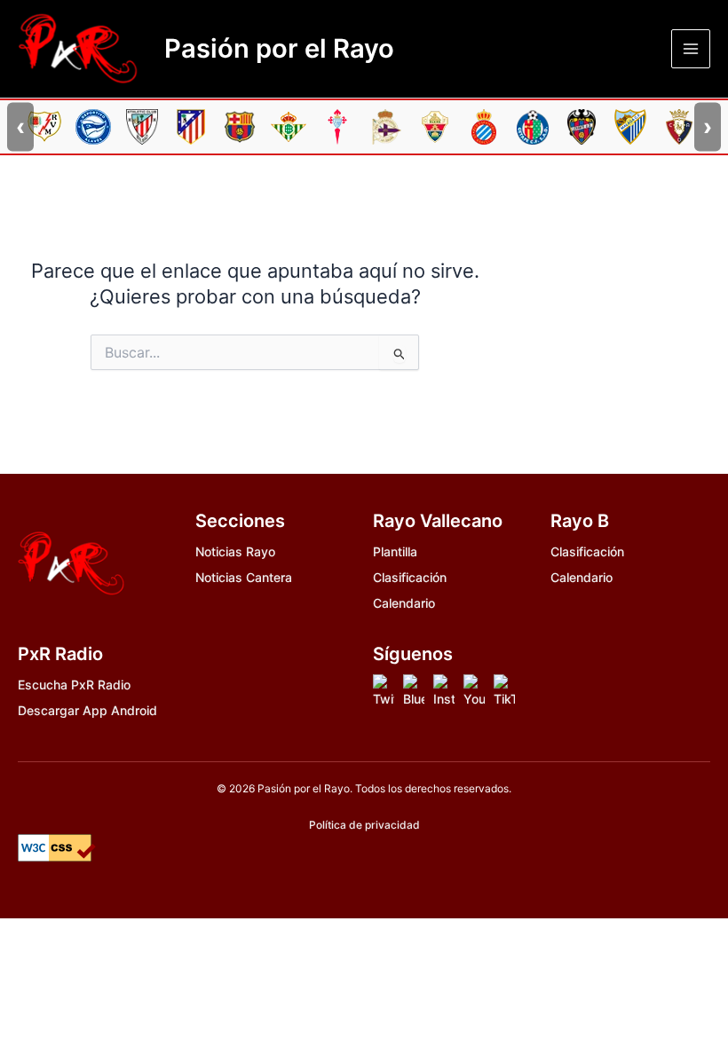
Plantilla (395, 551)
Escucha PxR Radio (74, 684)
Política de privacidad (364, 824)
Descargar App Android (87, 710)
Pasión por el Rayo (279, 48)
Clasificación (410, 577)
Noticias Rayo (235, 551)
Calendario (404, 602)
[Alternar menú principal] (690, 48)
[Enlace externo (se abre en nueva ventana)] (383, 691)
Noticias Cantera (243, 577)
